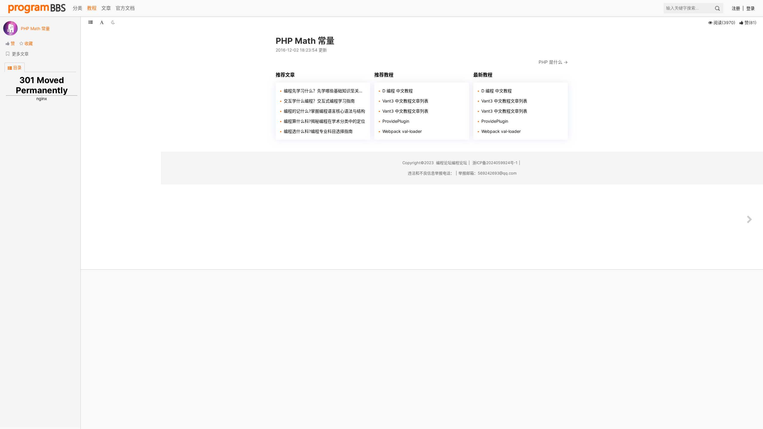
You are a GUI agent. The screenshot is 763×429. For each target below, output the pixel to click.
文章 (106, 8)
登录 (750, 8)
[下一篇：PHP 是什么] (749, 219)
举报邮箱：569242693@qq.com (487, 173)
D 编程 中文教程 (397, 90)
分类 (77, 8)
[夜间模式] (113, 22)
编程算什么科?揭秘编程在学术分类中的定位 (324, 121)
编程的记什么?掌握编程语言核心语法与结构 (324, 111)
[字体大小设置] (102, 22)
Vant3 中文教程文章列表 (405, 100)
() (750, 22)
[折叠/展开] (91, 22)
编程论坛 (444, 162)
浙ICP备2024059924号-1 (494, 162)
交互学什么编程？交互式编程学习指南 (319, 100)
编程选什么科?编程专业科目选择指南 (318, 131)
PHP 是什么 (550, 62)
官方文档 (125, 8)
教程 (92, 8)
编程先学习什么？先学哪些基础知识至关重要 (325, 90)
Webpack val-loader (402, 131)
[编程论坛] (36, 8)
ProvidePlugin (395, 121)
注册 (736, 8)
